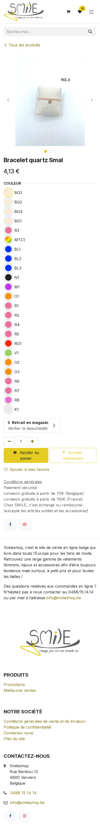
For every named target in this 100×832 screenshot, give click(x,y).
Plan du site (14, 738)
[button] (8, 100)
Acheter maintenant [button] (73, 455)
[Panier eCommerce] (68, 11)
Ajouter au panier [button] (28, 455)
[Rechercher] (90, 31)
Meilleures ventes (20, 690)
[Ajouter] (32, 441)
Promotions (14, 684)
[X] (25, 524)
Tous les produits (24, 45)
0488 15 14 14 (23, 792)
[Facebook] (10, 524)
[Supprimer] (9, 441)
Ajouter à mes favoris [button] (29, 469)
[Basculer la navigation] (91, 12)
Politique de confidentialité (27, 727)
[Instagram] (25, 816)
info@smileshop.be (63, 597)
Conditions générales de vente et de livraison (45, 721)
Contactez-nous (18, 732)
